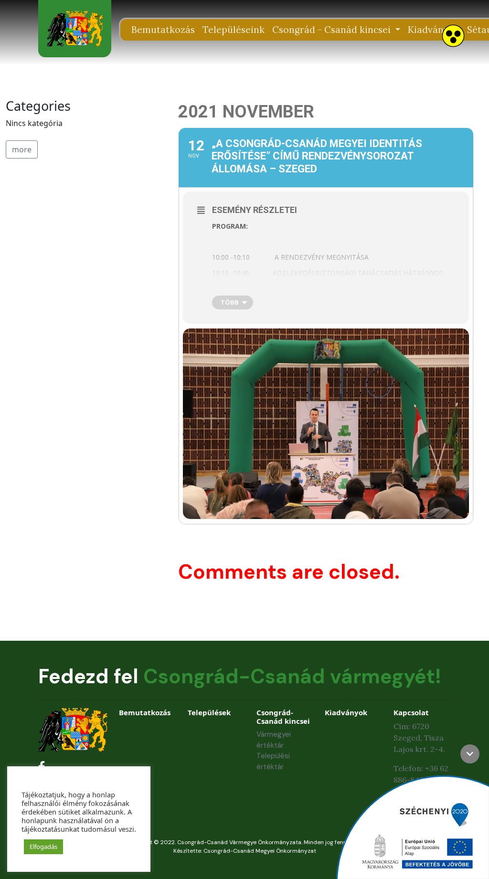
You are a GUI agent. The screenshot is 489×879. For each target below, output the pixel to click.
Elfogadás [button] (43, 846)
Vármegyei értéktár (273, 740)
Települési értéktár (273, 761)
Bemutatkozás (163, 29)
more (22, 149)
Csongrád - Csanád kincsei (332, 29)
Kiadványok (433, 29)
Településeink (233, 29)
